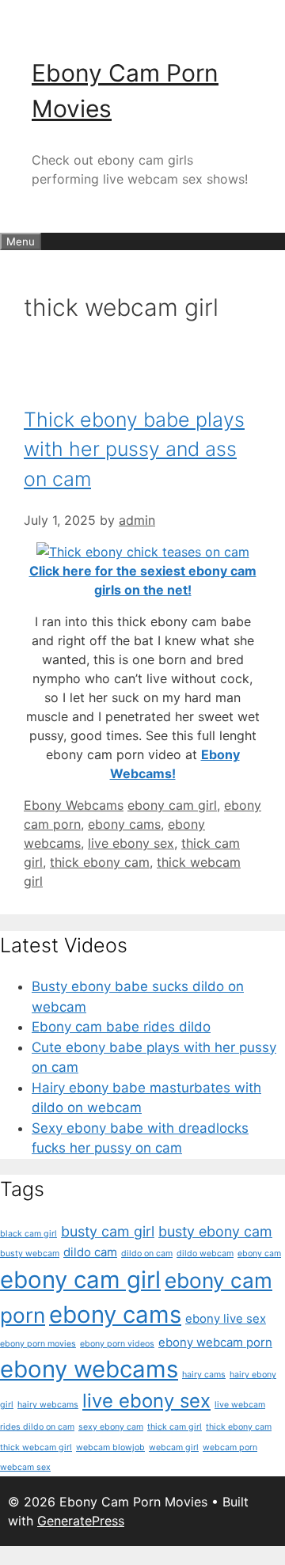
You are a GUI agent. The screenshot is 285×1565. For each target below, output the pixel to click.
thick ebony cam (100, 862)
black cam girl (28, 1234)
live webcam (240, 1405)
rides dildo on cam (37, 1427)
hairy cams (204, 1374)
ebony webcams (89, 1369)
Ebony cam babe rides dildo (121, 1027)
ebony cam (259, 1253)
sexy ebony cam (110, 1427)
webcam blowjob (110, 1447)
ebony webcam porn (215, 1342)
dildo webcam (205, 1253)
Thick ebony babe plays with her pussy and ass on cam (134, 449)
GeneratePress (80, 1521)
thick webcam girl (36, 1447)
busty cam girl (107, 1231)
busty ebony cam (215, 1231)
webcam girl (174, 1447)
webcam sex (25, 1467)
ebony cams (124, 824)
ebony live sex (225, 1318)
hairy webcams (47, 1405)
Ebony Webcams (74, 805)
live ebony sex (131, 843)
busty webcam (29, 1253)
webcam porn (230, 1447)
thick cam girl (174, 1427)
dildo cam (90, 1251)
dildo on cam (147, 1253)
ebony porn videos (117, 1344)
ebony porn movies (38, 1344)
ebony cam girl (172, 805)
